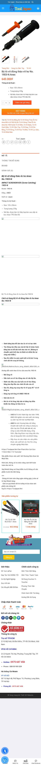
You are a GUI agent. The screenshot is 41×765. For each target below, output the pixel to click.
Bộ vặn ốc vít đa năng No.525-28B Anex (30, 522)
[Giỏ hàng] (38, 8)
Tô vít (29, 68)
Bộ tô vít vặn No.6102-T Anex (10, 521)
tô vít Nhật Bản (7, 132)
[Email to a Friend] (16, 142)
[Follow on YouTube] (22, 618)
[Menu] (3, 8)
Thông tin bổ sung (10, 161)
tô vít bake (27, 125)
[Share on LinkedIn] (24, 142)
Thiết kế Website (27, 695)
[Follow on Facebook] (3, 618)
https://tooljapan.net (14, 489)
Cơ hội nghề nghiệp (8, 579)
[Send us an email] (11, 618)
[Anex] (9, 138)
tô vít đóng (10, 130)
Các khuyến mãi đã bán (9, 587)
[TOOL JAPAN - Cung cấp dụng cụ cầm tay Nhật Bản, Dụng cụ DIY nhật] (20, 8)
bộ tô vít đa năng (11, 120)
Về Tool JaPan (6, 571)
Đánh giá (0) (7, 171)
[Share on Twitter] (12, 142)
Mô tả (4, 156)
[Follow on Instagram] (7, 618)
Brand (5, 166)
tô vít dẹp (24, 127)
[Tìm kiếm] (32, 2)
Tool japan (20, 139)
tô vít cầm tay (15, 127)
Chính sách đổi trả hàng (30, 593)
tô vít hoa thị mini (21, 130)
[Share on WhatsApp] (4, 142)
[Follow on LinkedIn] (18, 618)
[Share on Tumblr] (29, 142)
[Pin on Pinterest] (20, 142)
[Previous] (5, 35)
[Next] (36, 35)
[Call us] (15, 618)
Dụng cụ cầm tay (17, 68)
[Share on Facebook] (8, 142)
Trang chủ (5, 68)
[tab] (20, 155)
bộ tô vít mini (18, 125)
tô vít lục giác (33, 130)
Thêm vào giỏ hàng (22, 103)
